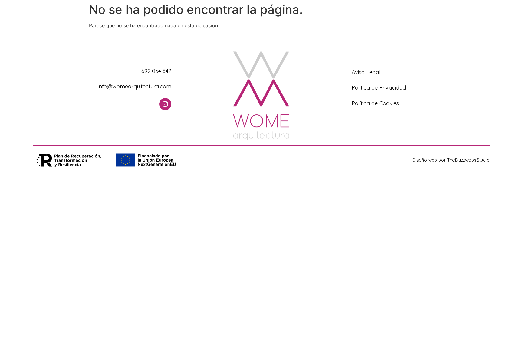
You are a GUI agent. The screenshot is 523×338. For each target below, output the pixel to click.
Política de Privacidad (379, 87)
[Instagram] (165, 104)
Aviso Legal (366, 72)
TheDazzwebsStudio (468, 160)
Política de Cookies (375, 103)
